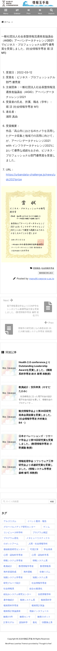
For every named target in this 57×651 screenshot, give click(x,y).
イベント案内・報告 (37, 521)
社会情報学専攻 (47, 268)
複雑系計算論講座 (12, 611)
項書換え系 (47, 622)
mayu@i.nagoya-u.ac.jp (41, 278)
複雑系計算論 (38, 605)
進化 (35, 622)
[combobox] (28, 501)
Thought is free (45, 643)
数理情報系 (45, 566)
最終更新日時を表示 (46, 273)
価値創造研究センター (14, 549)
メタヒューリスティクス (38, 538)
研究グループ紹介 (12, 583)
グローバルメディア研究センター (19, 526)
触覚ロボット (44, 616)
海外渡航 (28, 571)
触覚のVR (8, 616)
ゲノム (46, 526)
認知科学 (23, 622)
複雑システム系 (27, 599)
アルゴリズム (9, 521)
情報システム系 (40, 560)
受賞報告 (36, 268)
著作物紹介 (8, 599)
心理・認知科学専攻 (13, 555)
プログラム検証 (40, 532)
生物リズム (45, 571)
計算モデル (8, 622)
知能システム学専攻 (13, 577)
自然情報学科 (44, 594)
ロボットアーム (10, 543)
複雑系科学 (46, 599)
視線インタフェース (39, 611)
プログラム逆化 (10, 538)
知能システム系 (40, 577)
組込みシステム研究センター (17, 594)
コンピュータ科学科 (13, 532)
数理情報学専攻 (26, 566)
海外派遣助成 (9, 571)
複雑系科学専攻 (10, 605)
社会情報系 (8, 588)
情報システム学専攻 (13, 560)
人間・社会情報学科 (38, 543)
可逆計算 (34, 549)
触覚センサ (25, 616)
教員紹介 (7, 566)
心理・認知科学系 (40, 555)
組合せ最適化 (35, 588)
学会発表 (48, 549)
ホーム (7, 22)
